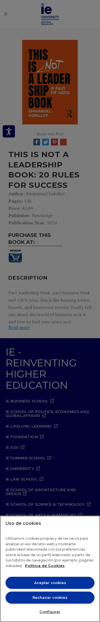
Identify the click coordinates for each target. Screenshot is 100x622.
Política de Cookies (45, 565)
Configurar (50, 611)
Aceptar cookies (50, 582)
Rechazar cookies (50, 597)
